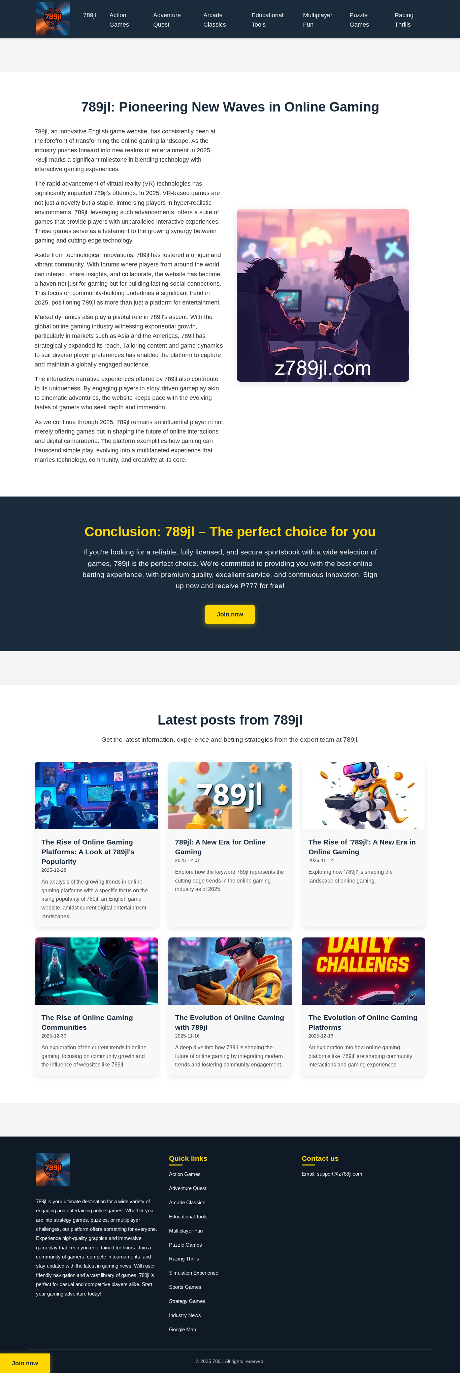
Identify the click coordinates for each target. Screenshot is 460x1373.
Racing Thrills (404, 20)
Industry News (185, 1315)
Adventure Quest (167, 20)
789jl (89, 15)
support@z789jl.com (339, 1174)
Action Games (119, 20)
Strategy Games (187, 1301)
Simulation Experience (193, 1273)
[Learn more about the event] (230, 55)
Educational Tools (267, 20)
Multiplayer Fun (317, 20)
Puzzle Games (359, 20)
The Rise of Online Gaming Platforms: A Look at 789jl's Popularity (88, 851)
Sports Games (185, 1287)
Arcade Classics (214, 20)
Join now (230, 614)
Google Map (182, 1329)
